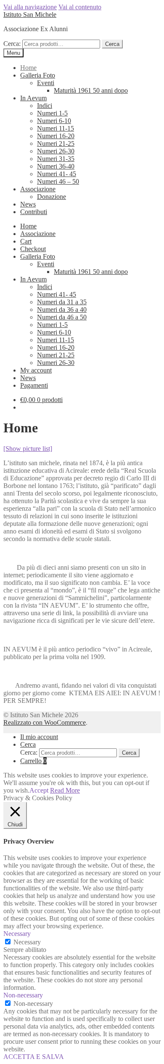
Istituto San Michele (29, 14)
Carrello (33, 760)
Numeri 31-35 (55, 158)
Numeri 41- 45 (56, 173)
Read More (65, 790)
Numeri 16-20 (55, 135)
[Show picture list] (27, 448)
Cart (26, 241)
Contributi (33, 211)
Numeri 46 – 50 (58, 181)
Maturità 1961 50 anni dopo (91, 90)
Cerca (112, 44)
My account (36, 370)
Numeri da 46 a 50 (62, 317)
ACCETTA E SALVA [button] (33, 1056)
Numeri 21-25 (55, 143)
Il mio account (39, 736)
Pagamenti (34, 385)
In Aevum (33, 98)
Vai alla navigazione (30, 7)
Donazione (51, 196)
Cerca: (12, 43)
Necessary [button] (17, 933)
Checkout (33, 248)
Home (28, 67)
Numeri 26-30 (55, 151)
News (28, 204)
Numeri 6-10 (54, 120)
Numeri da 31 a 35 (62, 302)
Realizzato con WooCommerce (44, 722)
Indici (44, 105)
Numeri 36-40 (55, 166)
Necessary (27, 942)
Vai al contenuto (79, 7)
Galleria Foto (37, 75)
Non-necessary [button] (23, 995)
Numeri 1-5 (52, 113)
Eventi (45, 82)
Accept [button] (38, 790)
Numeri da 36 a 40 (62, 309)
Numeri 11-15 (55, 128)
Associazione (38, 189)
